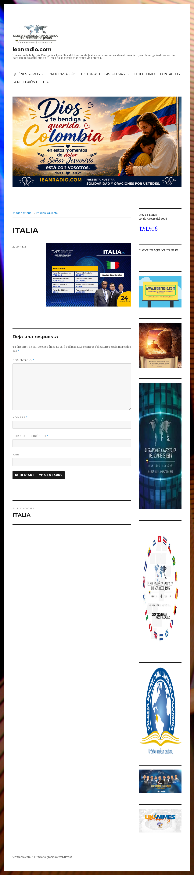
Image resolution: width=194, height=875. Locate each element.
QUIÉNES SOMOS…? (28, 74)
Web (16, 454)
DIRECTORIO (144, 74)
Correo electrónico (30, 436)
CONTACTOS (170, 74)
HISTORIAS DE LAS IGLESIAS (103, 74)
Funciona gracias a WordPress (53, 857)
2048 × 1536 (19, 246)
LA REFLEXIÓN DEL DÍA (30, 82)
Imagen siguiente (47, 212)
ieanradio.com (32, 49)
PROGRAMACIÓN (62, 74)
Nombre (20, 417)
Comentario (23, 360)
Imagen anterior (22, 212)
